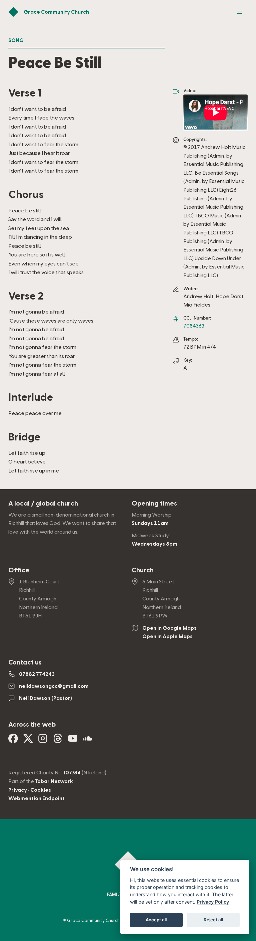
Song (16, 40)
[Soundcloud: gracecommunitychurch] (87, 741)
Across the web (32, 724)
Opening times (154, 503)
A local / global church (43, 503)
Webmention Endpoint (36, 798)
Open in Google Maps (169, 628)
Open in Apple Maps (167, 636)
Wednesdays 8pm (154, 544)
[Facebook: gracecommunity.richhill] (13, 741)
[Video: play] (215, 113)
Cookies (40, 790)
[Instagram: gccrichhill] (43, 741)
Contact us (25, 662)
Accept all (156, 919)
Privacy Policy (213, 902)
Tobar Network (54, 781)
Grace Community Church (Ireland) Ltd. (107, 920)
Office (18, 570)
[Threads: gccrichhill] (58, 741)
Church (143, 570)
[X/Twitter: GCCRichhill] (28, 741)
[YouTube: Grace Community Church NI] (73, 741)
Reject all (213, 919)
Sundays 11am (150, 523)
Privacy (17, 790)
